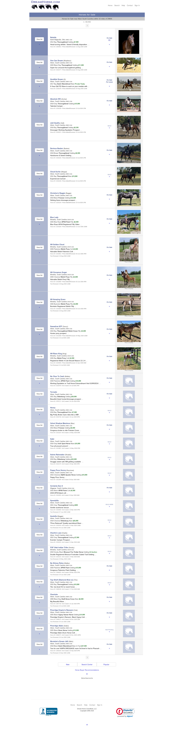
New (67, 664)
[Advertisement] (88, 685)
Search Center (87, 664)
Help (123, 5)
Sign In (137, 5)
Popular (106, 664)
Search (117, 5)
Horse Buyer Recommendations (87, 670)
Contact (130, 5)
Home (110, 5)
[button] (125, 712)
